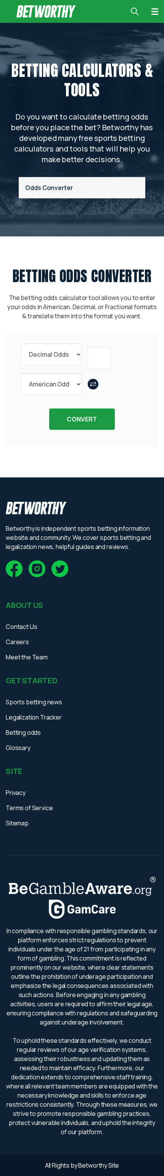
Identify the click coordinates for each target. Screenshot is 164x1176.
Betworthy (93, 1165)
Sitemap (17, 823)
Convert (82, 419)
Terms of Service (29, 808)
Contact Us (21, 626)
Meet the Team (27, 657)
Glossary (18, 748)
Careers (17, 642)
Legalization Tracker (34, 717)
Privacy (16, 792)
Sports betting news (34, 702)
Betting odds (23, 732)
